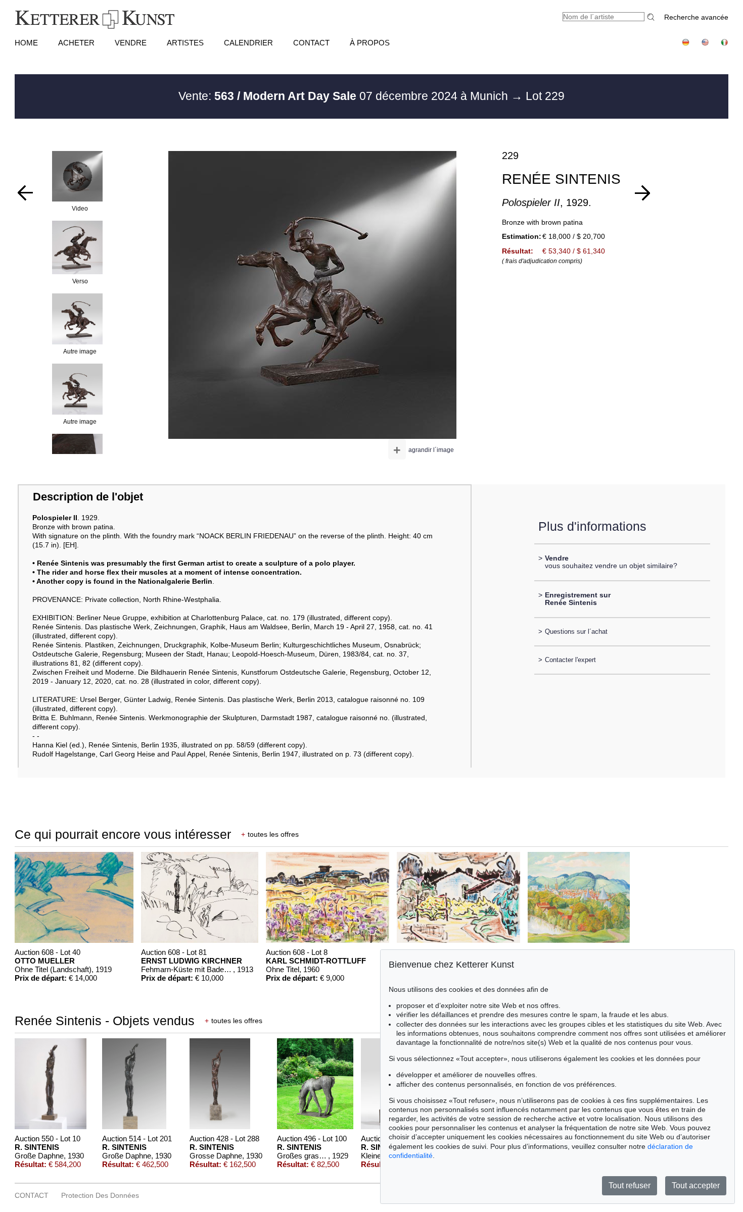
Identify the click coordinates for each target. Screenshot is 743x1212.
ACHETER (76, 42)
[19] (25, 192)
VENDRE (131, 42)
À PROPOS (370, 42)
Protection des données (100, 1195)
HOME (26, 42)
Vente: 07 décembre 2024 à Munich (344, 96)
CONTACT (311, 42)
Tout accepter (696, 1185)
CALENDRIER (248, 42)
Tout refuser (630, 1185)
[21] (642, 192)
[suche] (652, 17)
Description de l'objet (88, 496)
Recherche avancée (696, 17)
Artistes (185, 42)
